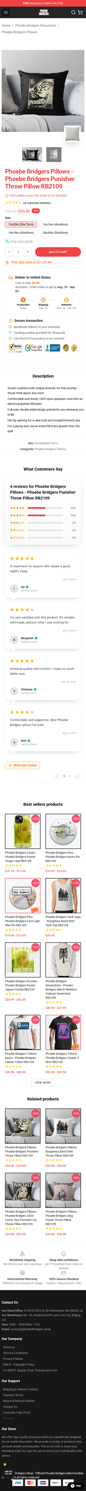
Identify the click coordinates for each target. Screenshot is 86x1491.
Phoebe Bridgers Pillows (19, 32)
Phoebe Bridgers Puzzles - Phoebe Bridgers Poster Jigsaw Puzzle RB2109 (21, 985)
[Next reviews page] (77, 776)
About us (9, 1347)
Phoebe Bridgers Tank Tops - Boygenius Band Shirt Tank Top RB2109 (63, 921)
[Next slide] (77, 91)
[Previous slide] (8, 91)
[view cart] (80, 12)
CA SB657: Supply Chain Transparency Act (30, 1370)
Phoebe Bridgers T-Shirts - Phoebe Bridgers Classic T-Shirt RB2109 (62, 1058)
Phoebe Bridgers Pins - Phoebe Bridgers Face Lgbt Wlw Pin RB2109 (22, 921)
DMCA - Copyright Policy (18, 1364)
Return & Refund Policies (19, 1401)
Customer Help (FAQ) (16, 1412)
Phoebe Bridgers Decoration (35, 25)
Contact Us (10, 1406)
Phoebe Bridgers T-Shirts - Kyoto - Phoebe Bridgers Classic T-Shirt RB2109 (21, 1058)
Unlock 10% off (8, 1473)
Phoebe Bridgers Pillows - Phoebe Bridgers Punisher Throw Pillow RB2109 (21, 1151)
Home (6, 25)
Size (8, 217)
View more (43, 1082)
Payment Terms (13, 1395)
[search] (73, 12)
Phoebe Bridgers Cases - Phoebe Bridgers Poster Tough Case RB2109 (20, 857)
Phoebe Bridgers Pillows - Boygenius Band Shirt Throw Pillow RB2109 (62, 1151)
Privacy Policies (13, 1358)
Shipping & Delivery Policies (20, 1389)
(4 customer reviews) (37, 203)
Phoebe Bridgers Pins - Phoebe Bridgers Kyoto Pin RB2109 (63, 857)
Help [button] (78, 1485)
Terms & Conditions (15, 1353)
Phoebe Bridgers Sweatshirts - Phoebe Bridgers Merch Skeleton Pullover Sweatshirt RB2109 (61, 989)
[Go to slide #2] (54, 154)
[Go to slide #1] (32, 154)
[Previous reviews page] (57, 776)
